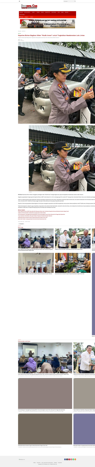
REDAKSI (66, 12)
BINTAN (19, 33)
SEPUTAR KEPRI (27, 12)
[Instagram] (71, 459)
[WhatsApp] (73, 459)
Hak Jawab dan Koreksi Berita (47, 462)
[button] (75, 1)
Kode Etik (38, 462)
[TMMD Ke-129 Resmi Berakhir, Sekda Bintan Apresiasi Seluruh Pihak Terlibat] (73, 238)
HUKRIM (38, 12)
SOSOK (42, 12)
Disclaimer (60, 462)
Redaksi (55, 462)
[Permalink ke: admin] (19, 40)
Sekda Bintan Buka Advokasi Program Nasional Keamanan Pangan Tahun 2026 (69, 273)
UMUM (33, 12)
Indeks (62, 12)
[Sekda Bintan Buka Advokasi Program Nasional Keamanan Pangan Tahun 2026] (73, 263)
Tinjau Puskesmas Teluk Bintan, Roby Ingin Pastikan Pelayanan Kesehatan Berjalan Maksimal (35, 273)
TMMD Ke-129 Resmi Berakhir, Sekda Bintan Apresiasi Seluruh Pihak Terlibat (68, 249)
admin (21, 39)
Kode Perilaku (22, 14)
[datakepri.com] (30, 6)
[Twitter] (67, 459)
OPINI (59, 12)
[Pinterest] (69, 459)
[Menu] (19, 1)
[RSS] (75, 459)
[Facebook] (65, 459)
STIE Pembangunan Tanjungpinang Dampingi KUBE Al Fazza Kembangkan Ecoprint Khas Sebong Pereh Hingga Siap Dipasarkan (41, 409)
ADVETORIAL (54, 12)
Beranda (21, 12)
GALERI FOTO (47, 12)
